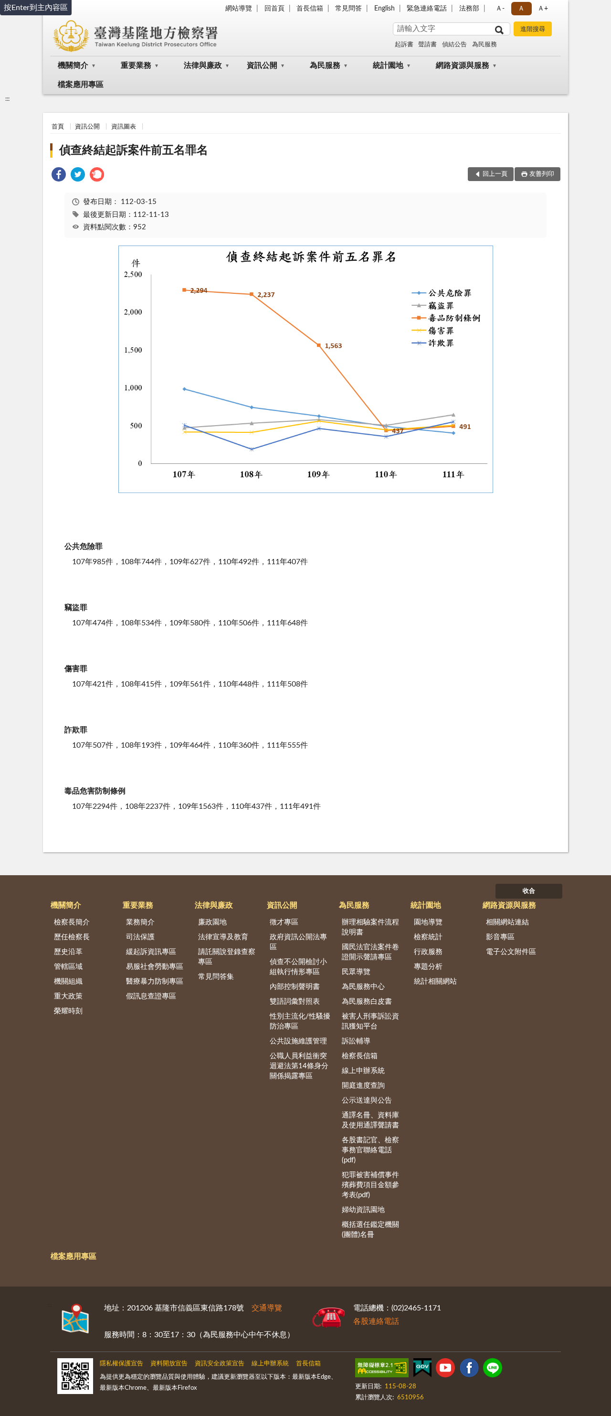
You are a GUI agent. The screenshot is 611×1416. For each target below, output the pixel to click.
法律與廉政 (203, 65)
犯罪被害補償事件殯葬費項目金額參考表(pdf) (370, 1185)
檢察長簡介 (72, 922)
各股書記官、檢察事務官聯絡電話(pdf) (370, 1150)
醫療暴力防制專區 (154, 981)
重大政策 (68, 996)
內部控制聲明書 (295, 986)
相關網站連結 (507, 922)
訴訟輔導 (356, 1041)
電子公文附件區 (511, 951)
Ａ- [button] (500, 8)
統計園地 (388, 65)
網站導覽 (238, 8)
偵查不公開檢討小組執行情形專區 (298, 967)
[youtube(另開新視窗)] (445, 1369)
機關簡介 (73, 65)
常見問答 (348, 8)
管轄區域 (68, 966)
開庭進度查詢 (363, 1085)
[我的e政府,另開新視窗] (422, 1369)
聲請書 (427, 45)
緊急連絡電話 (427, 8)
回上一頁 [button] (495, 174)
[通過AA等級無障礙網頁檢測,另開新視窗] (382, 1369)
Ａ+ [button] (542, 8)
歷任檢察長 (72, 937)
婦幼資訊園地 (363, 1209)
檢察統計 (428, 937)
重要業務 (136, 65)
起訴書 (404, 45)
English (384, 8)
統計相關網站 (435, 981)
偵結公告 (454, 45)
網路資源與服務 (462, 65)
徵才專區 (284, 922)
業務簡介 (140, 922)
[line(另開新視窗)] (492, 1369)
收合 (529, 891)
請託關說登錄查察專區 (226, 956)
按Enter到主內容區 (36, 7)
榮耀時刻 (68, 1011)
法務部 (469, 8)
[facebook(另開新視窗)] (469, 1369)
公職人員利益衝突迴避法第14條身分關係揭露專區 (299, 1066)
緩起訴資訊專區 (151, 951)
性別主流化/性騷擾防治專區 (300, 1021)
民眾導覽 (356, 972)
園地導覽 (428, 922)
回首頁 (274, 8)
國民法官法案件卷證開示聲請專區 (370, 952)
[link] (59, 176)
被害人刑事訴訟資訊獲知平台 (370, 1021)
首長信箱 (309, 8)
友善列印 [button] (541, 174)
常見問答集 (216, 976)
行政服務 (428, 951)
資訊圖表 (123, 127)
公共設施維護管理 (298, 1041)
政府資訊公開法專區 (298, 942)
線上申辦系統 (363, 1070)
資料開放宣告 (169, 1364)
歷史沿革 (68, 951)
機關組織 (68, 981)
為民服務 (484, 45)
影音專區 (500, 937)
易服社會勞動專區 (154, 966)
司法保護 (140, 937)
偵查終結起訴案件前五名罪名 (133, 150)
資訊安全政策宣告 (219, 1364)
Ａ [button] (521, 8)
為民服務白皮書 (367, 1001)
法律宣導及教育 (223, 937)
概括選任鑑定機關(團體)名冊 (370, 1229)
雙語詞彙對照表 (295, 1001)
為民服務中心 (363, 986)
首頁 (58, 127)
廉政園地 (212, 922)
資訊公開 (262, 65)
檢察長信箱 (360, 1056)
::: (7, 99)
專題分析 (428, 966)
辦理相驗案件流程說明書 (370, 927)
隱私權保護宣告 (121, 1364)
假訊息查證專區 (151, 996)
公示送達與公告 (367, 1100)
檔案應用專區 (81, 84)
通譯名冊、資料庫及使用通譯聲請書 (370, 1120)
